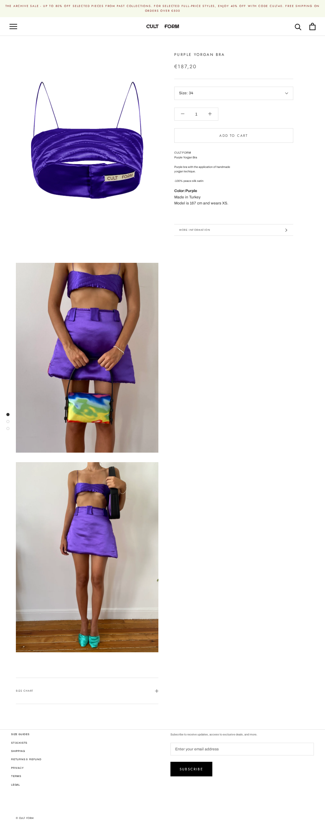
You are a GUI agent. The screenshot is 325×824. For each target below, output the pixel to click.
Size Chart (25, 691)
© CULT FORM (25, 818)
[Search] (298, 26)
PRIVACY (17, 768)
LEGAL (15, 784)
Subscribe (191, 769)
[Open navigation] (13, 26)
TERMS (16, 776)
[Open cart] (312, 26)
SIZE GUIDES (20, 734)
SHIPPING (18, 751)
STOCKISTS (19, 742)
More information (194, 230)
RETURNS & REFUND (26, 759)
